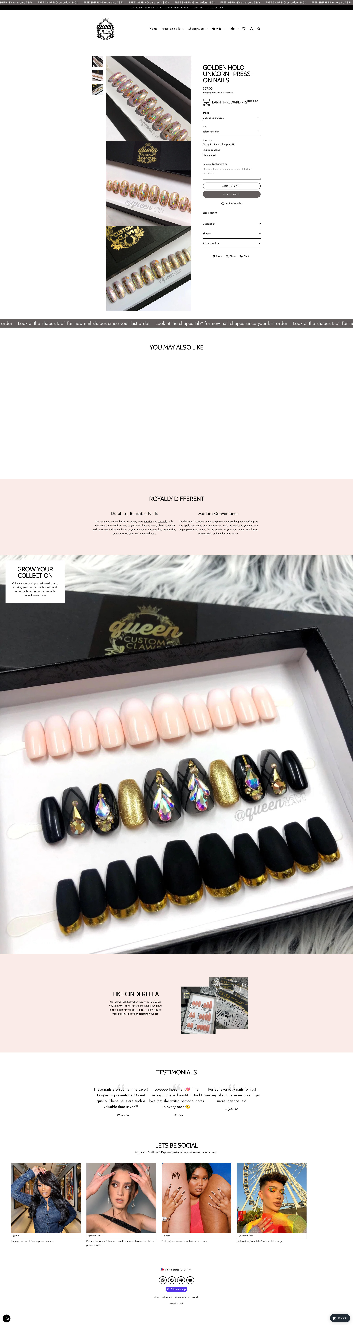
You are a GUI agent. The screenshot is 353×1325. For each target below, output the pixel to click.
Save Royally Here (265, 1315)
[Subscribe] (290, 1304)
